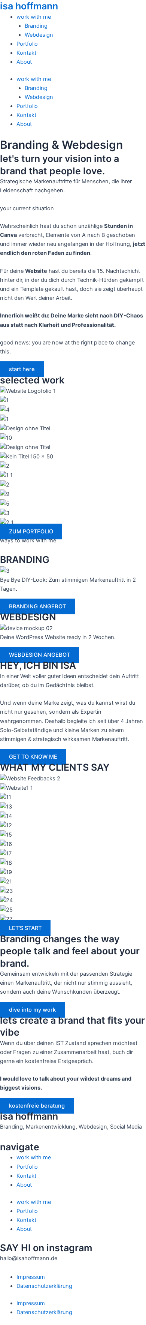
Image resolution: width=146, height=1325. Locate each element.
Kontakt (26, 52)
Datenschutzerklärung (44, 1286)
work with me (33, 16)
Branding (36, 25)
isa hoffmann (29, 6)
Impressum (30, 1277)
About (24, 61)
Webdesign (39, 34)
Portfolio (27, 43)
